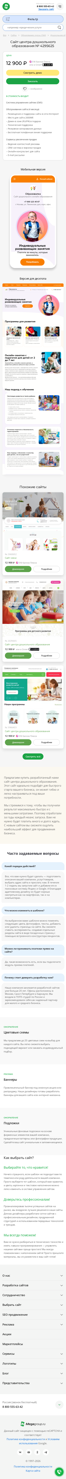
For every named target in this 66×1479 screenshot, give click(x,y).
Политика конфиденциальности (33, 1466)
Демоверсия (18, 569)
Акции (6, 1334)
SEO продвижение (15, 1314)
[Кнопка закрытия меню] (63, 2)
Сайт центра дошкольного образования (27, 644)
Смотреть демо (32, 72)
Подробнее (46, 569)
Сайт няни (11, 557)
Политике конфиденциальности (26, 1439)
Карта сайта (33, 1470)
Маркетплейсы (12, 1344)
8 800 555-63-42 (45, 6)
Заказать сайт (46, 9)
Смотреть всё (33, 756)
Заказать (33, 81)
